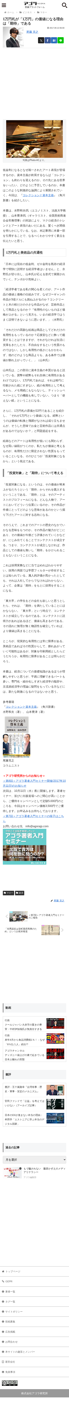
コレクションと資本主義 (38, 195)
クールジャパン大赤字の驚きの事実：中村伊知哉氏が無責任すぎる (23, 1026)
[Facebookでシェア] (48, 40)
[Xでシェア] (41, 40)
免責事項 (10, 1372)
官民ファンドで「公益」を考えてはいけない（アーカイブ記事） (24, 1103)
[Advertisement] (34, 82)
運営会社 (10, 1361)
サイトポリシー (14, 1311)
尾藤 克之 (32, 31)
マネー (10, 893)
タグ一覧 (10, 1301)
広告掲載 (10, 1331)
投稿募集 (10, 1321)
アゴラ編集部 (30, 1177)
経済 (21, 893)
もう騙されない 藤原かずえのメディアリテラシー (45, 1170)
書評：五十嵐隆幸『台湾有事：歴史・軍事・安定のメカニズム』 (23, 1089)
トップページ (12, 1271)
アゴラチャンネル (15, 1050)
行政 (7, 1020)
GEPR (8, 1281)
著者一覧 (10, 1291)
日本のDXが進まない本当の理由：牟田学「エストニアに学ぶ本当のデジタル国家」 (24, 1119)
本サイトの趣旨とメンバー (20, 1351)
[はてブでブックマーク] (54, 40)
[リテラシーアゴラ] (12, 1173)
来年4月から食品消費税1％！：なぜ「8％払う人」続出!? (25, 1042)
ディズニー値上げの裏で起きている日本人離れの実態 (24, 1057)
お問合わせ (11, 1341)
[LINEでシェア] (61, 40)
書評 (8, 1074)
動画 (8, 1007)
